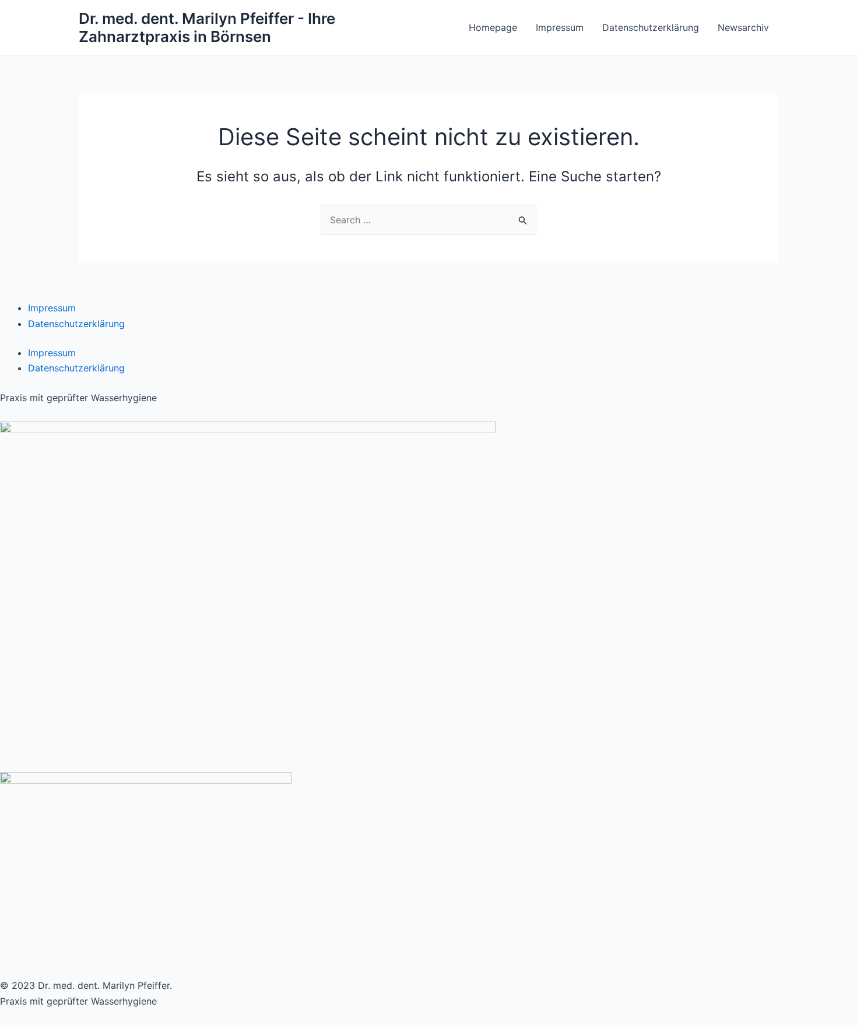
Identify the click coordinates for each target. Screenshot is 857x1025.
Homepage (493, 27)
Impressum (560, 27)
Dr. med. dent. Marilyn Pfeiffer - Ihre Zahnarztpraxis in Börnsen (207, 27)
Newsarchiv (743, 27)
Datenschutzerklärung (650, 27)
